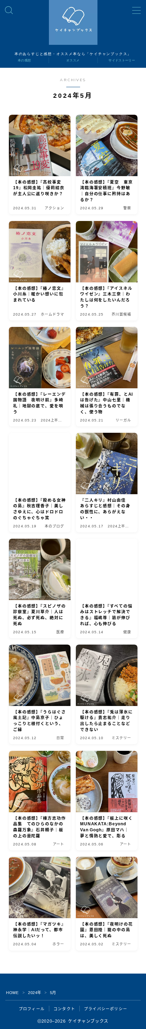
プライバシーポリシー (105, 1009)
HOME (12, 993)
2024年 (34, 993)
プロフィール (32, 1009)
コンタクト (64, 1009)
